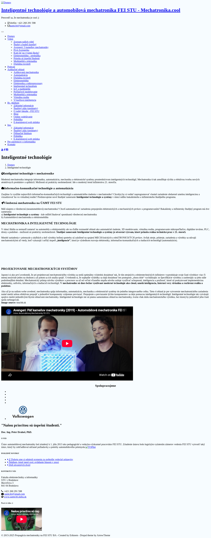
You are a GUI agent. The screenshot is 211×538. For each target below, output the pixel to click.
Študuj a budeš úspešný (25, 44)
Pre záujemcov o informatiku (21, 141)
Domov (11, 36)
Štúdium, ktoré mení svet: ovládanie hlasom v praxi (33, 462)
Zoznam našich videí (24, 41)
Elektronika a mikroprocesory (28, 83)
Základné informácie (24, 105)
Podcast (11, 66)
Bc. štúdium (13, 102)
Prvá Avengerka (21, 50)
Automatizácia (21, 75)
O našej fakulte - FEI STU (26, 111)
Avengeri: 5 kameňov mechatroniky (31, 47)
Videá (10, 39)
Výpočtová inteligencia (25, 100)
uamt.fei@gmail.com (20, 25)
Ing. (9, 125)
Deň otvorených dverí (19, 465)
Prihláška (18, 119)
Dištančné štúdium (23, 133)
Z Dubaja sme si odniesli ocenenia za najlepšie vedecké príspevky (40, 459)
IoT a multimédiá (22, 89)
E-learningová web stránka (27, 122)
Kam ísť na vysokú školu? (26, 53)
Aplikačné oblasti (15, 69)
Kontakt (11, 144)
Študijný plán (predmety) (26, 108)
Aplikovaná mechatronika (26, 72)
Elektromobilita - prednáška (27, 55)
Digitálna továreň (22, 64)
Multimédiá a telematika (25, 61)
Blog (16, 114)
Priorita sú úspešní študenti (27, 58)
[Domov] (6, 2)
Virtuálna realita (21, 97)
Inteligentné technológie (25, 86)
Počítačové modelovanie (25, 91)
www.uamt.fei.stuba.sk (15, 496)
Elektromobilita (21, 80)
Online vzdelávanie (23, 116)
